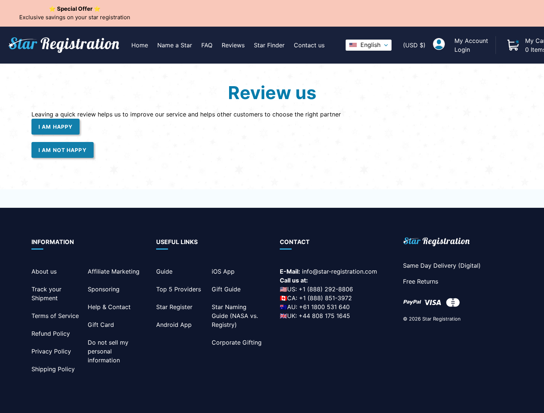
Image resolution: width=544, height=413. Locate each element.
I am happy (55, 126)
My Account (471, 40)
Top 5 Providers (178, 289)
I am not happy (62, 150)
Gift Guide (226, 289)
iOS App (223, 271)
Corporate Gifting (237, 342)
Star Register (174, 307)
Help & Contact (109, 307)
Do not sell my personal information (108, 351)
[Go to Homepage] (436, 243)
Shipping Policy (53, 369)
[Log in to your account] (439, 45)
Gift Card (101, 324)
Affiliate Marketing (114, 271)
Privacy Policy (51, 351)
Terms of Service (55, 315)
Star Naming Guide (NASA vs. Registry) (235, 315)
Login (462, 49)
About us (44, 271)
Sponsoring (104, 289)
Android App (174, 324)
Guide (164, 271)
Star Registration (441, 319)
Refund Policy (50, 333)
